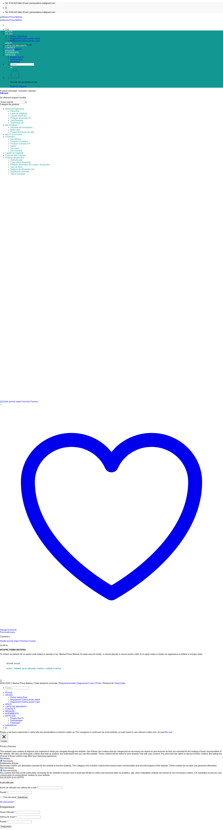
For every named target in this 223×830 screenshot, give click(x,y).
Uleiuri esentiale (17, 174)
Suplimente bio (17, 123)
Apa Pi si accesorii (13, 134)
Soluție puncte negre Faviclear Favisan (18, 641)
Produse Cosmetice (19, 141)
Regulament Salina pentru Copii (25, 41)
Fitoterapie (15, 62)
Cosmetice (10, 137)
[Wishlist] (1, 404)
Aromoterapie (16, 160)
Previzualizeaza (7, 632)
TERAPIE (18, 669)
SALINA (9, 695)
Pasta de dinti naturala (15, 155)
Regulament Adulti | (68, 683)
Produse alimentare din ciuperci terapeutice (30, 165)
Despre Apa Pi (17, 57)
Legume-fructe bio (18, 116)
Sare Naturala (16, 120)
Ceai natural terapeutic (20, 162)
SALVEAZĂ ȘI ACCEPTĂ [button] (12, 777)
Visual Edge (119, 683)
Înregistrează (6, 827)
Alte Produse (11, 125)
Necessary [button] (5, 758)
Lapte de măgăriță (18, 113)
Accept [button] (161, 732)
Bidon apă (15, 130)
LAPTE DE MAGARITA (16, 45)
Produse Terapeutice (14, 158)
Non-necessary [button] (7, 768)
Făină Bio (14, 111)
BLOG (24, 669)
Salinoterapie (16, 59)
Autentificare (22, 797)
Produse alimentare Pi (20, 118)
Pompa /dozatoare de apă (22, 132)
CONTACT (10, 48)
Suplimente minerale (19, 171)
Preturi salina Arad (18, 36)
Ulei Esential (16, 151)
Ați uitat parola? (7, 802)
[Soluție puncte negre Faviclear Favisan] (19, 401)
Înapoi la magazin (18, 86)
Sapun (13, 146)
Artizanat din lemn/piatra (21, 127)
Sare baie (14, 148)
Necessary (8, 761)
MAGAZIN (10, 50)
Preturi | (99, 683)
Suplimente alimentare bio (22, 169)
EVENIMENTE (12, 52)
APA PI (8, 43)
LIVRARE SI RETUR (53, 669)
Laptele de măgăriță (14, 153)
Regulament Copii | (86, 683)
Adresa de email (8, 817)
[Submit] (11, 67)
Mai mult (168, 732)
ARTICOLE (10, 55)
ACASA (9, 669)
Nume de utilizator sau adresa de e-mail (19, 787)
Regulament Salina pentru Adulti (25, 38)
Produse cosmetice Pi (20, 144)
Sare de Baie (16, 167)
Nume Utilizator (7, 812)
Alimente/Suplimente (14, 109)
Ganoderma (15, 139)
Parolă (3, 792)
